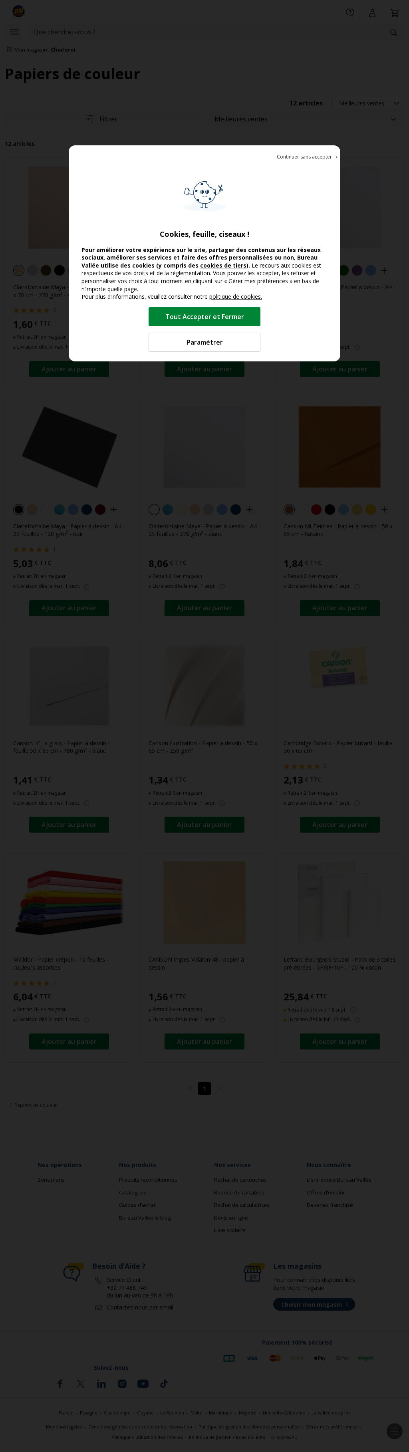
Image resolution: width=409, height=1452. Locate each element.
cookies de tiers (223, 265)
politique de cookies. (235, 296)
